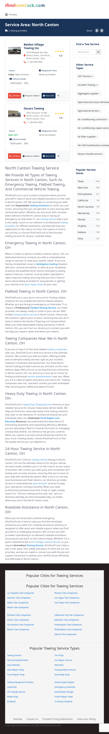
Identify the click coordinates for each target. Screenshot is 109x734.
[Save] (64, 95)
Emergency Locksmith (64, 687)
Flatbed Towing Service (43, 307)
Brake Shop (12, 696)
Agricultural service (89, 110)
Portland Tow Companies (19, 615)
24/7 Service (85, 76)
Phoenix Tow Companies (65, 593)
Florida (88, 219)
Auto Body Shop (62, 674)
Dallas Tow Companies (18, 602)
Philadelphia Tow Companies (68, 629)
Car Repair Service (63, 660)
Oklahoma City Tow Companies (69, 615)
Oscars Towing (34, 108)
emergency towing (46, 264)
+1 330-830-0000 (34, 122)
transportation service (25, 314)
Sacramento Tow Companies (20, 624)
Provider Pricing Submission (57, 719)
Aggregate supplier (89, 93)
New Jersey (88, 213)
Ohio (26, 83)
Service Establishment (17, 660)
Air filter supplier (87, 136)
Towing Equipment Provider (20, 682)
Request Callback (32, 95)
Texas (88, 181)
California (88, 200)
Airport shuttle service (90, 153)
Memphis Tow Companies (66, 619)
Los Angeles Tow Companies (20, 593)
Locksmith (12, 687)
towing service (48, 219)
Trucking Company (63, 701)
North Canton (16, 83)
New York (88, 187)
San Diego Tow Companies (67, 602)
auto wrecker (40, 483)
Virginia (88, 225)
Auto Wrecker (13, 665)
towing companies (57, 349)
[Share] (58, 95)
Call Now (16, 95)
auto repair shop (34, 284)
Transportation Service (65, 669)
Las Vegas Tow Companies (66, 597)
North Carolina (88, 206)
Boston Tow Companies (18, 629)
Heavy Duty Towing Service (37, 404)
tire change (37, 541)
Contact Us (32, 719)
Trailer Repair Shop (63, 696)
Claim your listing (86, 719)
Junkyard (11, 701)
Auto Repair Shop (15, 669)
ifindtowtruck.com (25, 5)
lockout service (52, 541)
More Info (50, 95)
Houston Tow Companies (19, 597)
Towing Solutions (39, 205)
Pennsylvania (88, 194)
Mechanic (59, 665)
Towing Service (35, 545)
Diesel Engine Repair (64, 682)
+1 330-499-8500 (34, 62)
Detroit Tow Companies (65, 634)
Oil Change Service (16, 691)
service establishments (39, 376)
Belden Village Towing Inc (34, 46)
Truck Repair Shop (16, 674)
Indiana (88, 232)
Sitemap (17, 719)
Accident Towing (88, 84)
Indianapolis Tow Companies (68, 624)
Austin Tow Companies (18, 619)
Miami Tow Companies (18, 607)
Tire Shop (59, 655)
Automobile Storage (63, 691)
